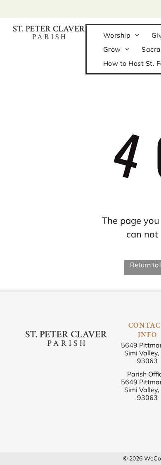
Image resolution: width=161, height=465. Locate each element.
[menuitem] (121, 35)
